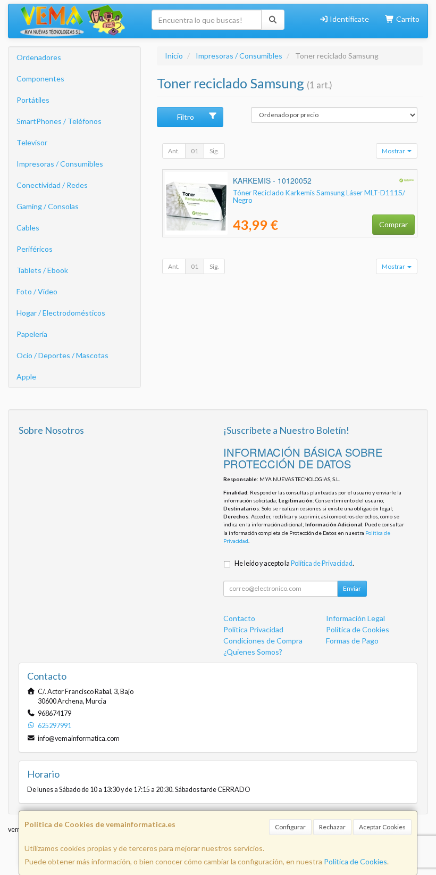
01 (194, 151)
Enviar (352, 588)
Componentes (40, 78)
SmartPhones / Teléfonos (59, 121)
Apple (26, 376)
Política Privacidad (253, 629)
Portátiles (32, 99)
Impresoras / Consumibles (59, 163)
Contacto (239, 618)
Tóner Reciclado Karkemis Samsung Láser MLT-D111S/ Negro (319, 196)
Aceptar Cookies (382, 827)
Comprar (393, 224)
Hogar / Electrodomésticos (60, 312)
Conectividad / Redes (52, 184)
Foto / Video (36, 291)
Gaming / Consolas (47, 206)
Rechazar (332, 827)
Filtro (185, 116)
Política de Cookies (355, 861)
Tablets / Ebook (42, 270)
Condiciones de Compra (263, 640)
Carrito (407, 18)
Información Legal (355, 618)
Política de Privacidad (322, 563)
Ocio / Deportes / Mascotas (62, 355)
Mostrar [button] (394, 151)
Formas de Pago (352, 640)
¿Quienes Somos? (252, 651)
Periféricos (34, 248)
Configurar (290, 827)
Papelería (31, 334)
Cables (27, 227)
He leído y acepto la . (294, 563)
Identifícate (348, 18)
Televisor (31, 142)
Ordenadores (38, 57)
